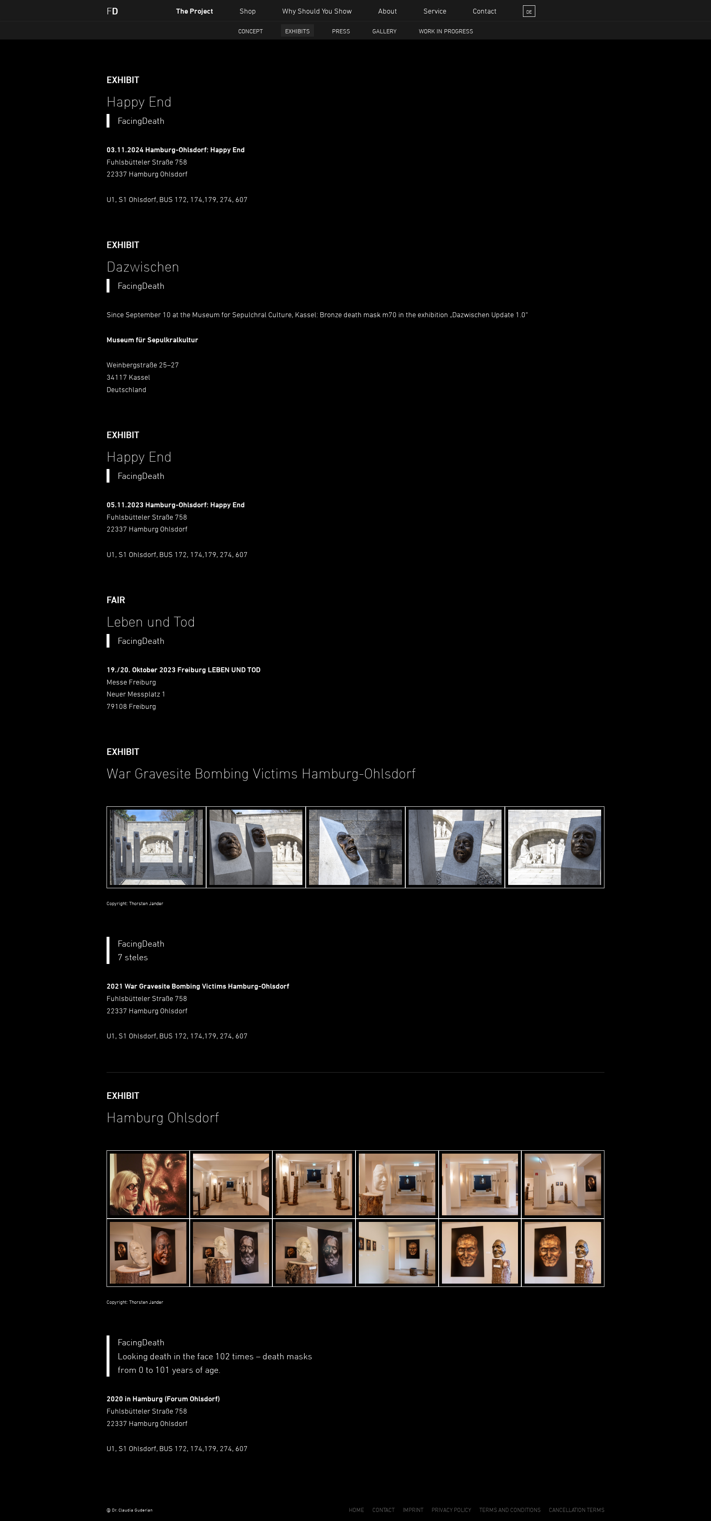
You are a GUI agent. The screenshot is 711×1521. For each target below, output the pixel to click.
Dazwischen (471, 314)
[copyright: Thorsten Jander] (156, 847)
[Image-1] (148, 1184)
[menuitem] (194, 10)
